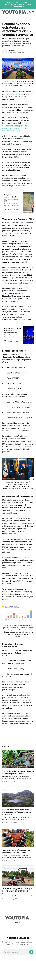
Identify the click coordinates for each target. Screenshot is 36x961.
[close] (33, 4)
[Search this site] (29, 12)
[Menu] (33, 12)
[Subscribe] (31, 952)
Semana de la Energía (12, 94)
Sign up (18, 923)
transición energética (10, 20)
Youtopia (11, 51)
